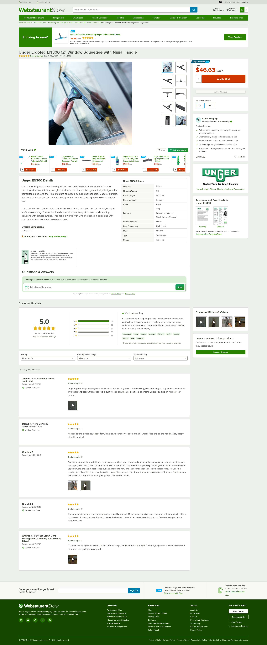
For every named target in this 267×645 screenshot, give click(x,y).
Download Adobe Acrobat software (209, 234)
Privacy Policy (130, 294)
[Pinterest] (50, 620)
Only (198, 66)
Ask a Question (179, 150)
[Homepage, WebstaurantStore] (42, 10)
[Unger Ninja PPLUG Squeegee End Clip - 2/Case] (156, 163)
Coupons (152, 620)
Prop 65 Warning (57, 236)
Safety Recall (153, 630)
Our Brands (195, 613)
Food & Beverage (99, 18)
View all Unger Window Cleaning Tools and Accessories (220, 189)
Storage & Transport (178, 18)
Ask (180, 287)
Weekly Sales (153, 617)
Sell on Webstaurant (198, 627)
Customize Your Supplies (118, 620)
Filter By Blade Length (87, 354)
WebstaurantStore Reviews (159, 627)
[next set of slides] (187, 163)
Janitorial (200, 18)
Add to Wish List (220, 92)
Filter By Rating (140, 354)
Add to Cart (30, 170)
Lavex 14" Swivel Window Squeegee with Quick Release (95, 34)
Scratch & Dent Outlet (157, 613)
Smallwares (78, 18)
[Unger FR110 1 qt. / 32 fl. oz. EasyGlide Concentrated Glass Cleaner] (126, 163)
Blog (150, 610)
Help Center (26, 2)
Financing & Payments (199, 620)
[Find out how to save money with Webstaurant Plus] (72, 31)
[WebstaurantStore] (53, 606)
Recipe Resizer (113, 623)
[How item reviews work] (55, 336)
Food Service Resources (158, 623)
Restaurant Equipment (34, 18)
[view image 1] (73, 485)
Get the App (43, 2)
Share (163, 150)
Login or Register (220, 352)
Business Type (236, 18)
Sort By (24, 354)
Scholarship (195, 623)
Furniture (157, 18)
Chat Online (236, 622)
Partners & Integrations (117, 627)
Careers (193, 617)
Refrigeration (58, 18)
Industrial (217, 18)
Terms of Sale (155, 640)
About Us (194, 610)
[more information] (231, 121)
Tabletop (120, 18)
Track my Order (238, 617)
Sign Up (134, 590)
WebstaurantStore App (117, 617)
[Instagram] (21, 620)
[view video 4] (239, 322)
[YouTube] (28, 620)
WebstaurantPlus (114, 610)
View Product (235, 37)
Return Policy (196, 630)
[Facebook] (35, 620)
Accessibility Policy (199, 640)
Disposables (138, 18)
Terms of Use (116, 294)
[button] (167, 67)
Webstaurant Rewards (116, 613)
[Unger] (220, 176)
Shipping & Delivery (239, 626)
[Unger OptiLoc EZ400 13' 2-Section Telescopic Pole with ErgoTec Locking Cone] (64, 163)
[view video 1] (201, 322)
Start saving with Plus (173, 593)
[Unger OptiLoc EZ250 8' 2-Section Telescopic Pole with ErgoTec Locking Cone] (34, 163)
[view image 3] (227, 322)
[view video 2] (214, 322)
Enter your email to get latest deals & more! (36, 590)
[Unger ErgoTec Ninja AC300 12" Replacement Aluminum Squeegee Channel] (95, 163)
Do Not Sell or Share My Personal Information (228, 640)
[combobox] (131, 9)
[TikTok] (42, 620)
